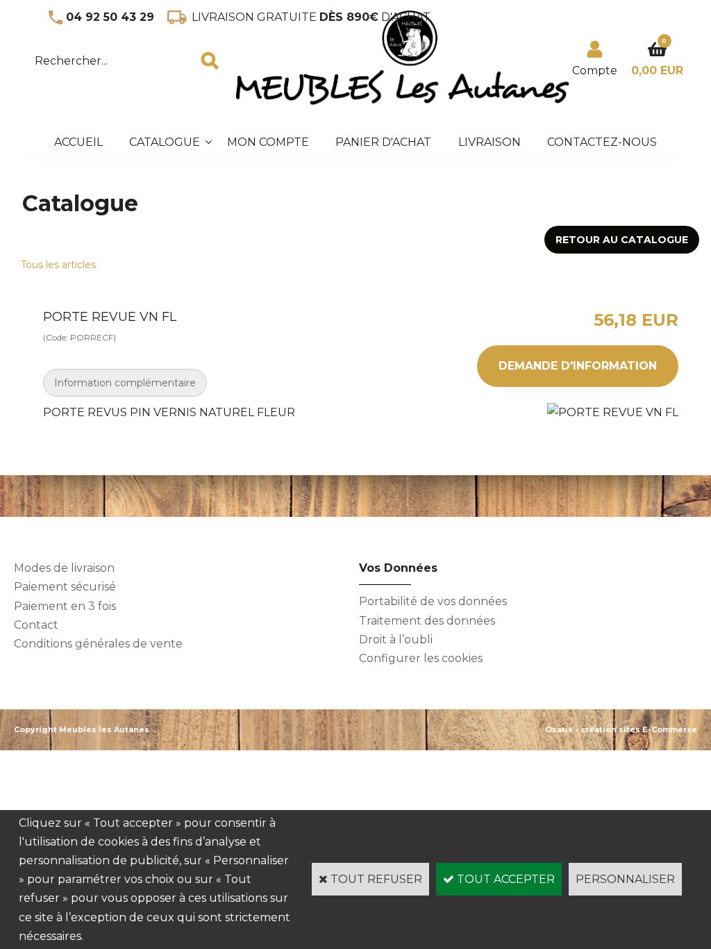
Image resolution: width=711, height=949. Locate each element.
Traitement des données (427, 620)
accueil (78, 142)
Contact (36, 625)
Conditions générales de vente (98, 643)
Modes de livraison (64, 568)
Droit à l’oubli (396, 639)
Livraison (489, 142)
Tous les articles (58, 264)
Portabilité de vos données (433, 601)
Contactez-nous (602, 142)
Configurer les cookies (421, 658)
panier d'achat (383, 142)
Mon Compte (268, 142)
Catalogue (164, 142)
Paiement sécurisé (65, 586)
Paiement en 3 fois (65, 606)
